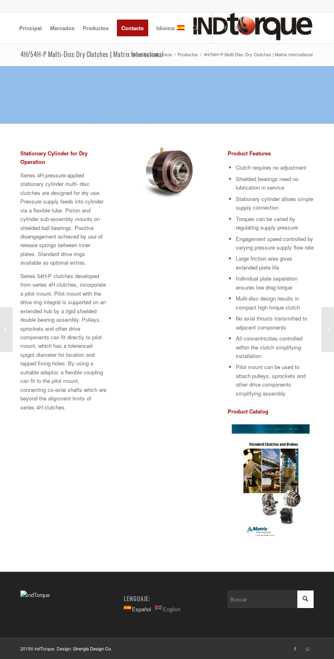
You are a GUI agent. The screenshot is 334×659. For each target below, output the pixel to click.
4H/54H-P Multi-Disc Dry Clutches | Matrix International (91, 54)
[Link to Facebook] (225, 28)
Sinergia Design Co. (92, 648)
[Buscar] (195, 28)
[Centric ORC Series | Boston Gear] (6, 329)
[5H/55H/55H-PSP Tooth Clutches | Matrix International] (327, 329)
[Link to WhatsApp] (237, 28)
